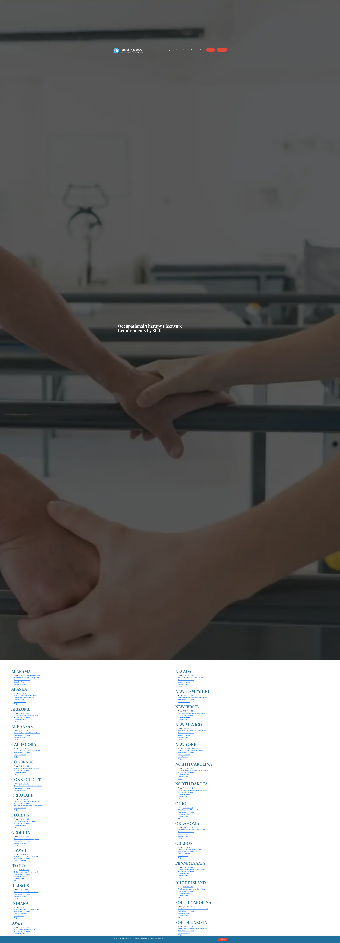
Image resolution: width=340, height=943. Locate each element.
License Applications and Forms (24, 698)
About (202, 50)
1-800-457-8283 (24, 907)
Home (161, 50)
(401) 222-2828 (188, 887)
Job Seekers (178, 50)
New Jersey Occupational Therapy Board (191, 713)
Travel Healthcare (131, 49)
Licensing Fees (19, 682)
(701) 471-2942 (188, 788)
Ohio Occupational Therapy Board (189, 810)
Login (211, 50)
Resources (195, 50)
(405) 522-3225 (188, 828)
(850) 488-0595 (24, 819)
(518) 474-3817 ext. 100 (190, 748)
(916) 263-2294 (24, 748)
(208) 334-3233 (24, 870)
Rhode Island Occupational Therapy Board (192, 889)
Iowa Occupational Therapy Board (25, 929)
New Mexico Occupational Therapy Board (192, 731)
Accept (222, 940)
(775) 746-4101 (188, 676)
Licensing (186, 50)
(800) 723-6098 (35, 676)
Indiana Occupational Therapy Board (26, 909)
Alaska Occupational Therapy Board (26, 695)
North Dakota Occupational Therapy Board (192, 790)
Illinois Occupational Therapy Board (26, 892)
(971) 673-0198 (188, 847)
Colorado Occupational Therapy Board (27, 768)
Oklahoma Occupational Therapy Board (191, 830)
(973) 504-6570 (188, 711)
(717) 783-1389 (188, 867)
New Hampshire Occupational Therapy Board (193, 698)
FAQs (16, 704)
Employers (168, 50)
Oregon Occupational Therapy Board (190, 849)
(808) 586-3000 (24, 854)
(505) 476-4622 (188, 729)
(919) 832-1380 (188, 768)
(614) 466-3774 (188, 808)
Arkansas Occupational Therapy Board (27, 733)
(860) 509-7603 (24, 784)
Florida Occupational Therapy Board (26, 821)
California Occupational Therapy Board (27, 750)
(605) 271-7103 (188, 926)
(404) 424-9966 (24, 837)
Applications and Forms (22, 680)
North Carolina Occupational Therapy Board (193, 770)
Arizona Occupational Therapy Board (26, 715)
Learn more (159, 939)
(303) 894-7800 (24, 766)
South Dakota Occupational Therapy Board (192, 929)
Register (222, 50)
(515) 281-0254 (24, 927)
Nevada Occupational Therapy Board (190, 678)
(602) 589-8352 (24, 713)
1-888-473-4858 (24, 890)
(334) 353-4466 (24, 676)
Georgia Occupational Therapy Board (26, 839)
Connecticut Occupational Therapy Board (28, 786)
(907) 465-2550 (24, 693)
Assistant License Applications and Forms (28, 806)
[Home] (116, 50)
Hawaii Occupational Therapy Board (26, 856)
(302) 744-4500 (24, 799)
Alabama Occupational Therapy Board (27, 678)
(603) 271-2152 (188, 695)
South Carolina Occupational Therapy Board (193, 909)
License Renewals (20, 684)
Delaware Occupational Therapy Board (27, 801)
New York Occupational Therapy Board (191, 750)
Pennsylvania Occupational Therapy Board (192, 869)
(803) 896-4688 (188, 907)
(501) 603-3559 (24, 731)
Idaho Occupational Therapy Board (26, 872)
